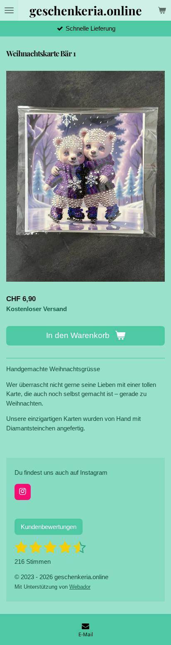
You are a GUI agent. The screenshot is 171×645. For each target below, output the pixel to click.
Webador (79, 587)
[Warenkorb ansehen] (162, 10)
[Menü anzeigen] (9, 10)
